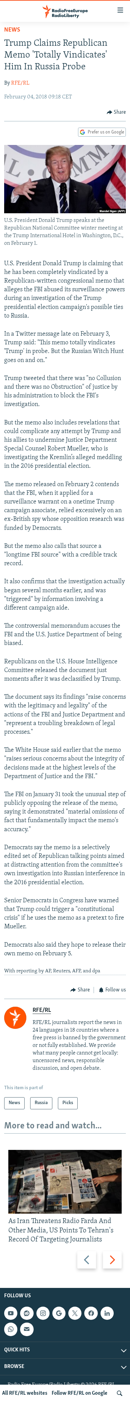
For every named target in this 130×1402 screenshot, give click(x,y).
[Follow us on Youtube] (10, 1313)
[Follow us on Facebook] (90, 1313)
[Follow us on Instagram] (43, 1313)
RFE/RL (20, 83)
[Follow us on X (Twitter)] (74, 1313)
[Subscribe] (26, 1329)
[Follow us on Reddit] (26, 1313)
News (12, 30)
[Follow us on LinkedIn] (107, 1313)
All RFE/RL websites (24, 1393)
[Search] (119, 1393)
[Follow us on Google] (59, 1313)
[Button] (116, 112)
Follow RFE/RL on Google (79, 1393)
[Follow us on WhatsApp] (10, 1329)
